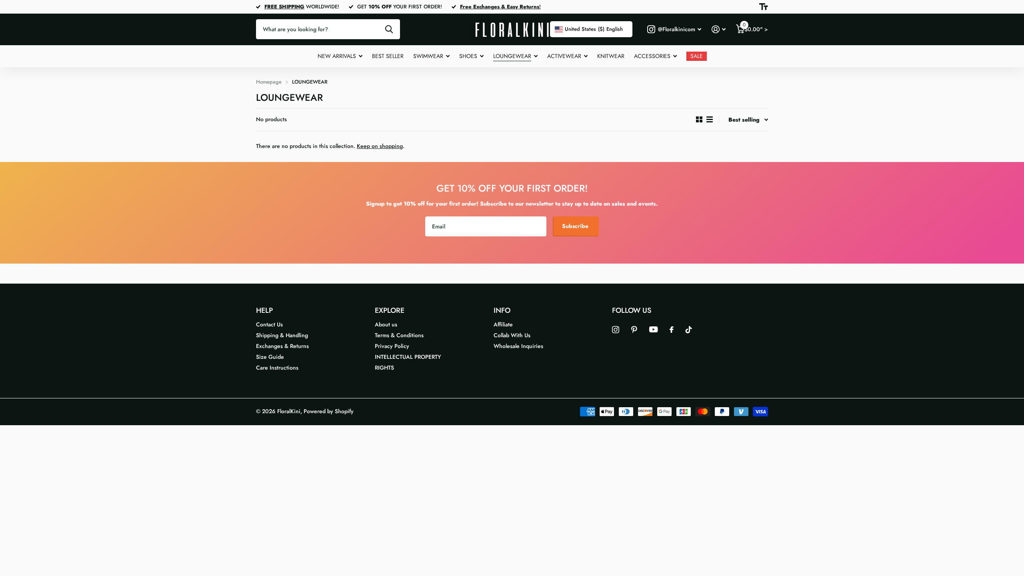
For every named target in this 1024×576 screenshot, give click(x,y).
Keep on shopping (380, 146)
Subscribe (576, 226)
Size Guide (270, 357)
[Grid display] (699, 119)
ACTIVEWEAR (564, 56)
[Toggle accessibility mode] (763, 7)
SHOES (468, 56)
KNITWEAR (610, 56)
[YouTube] (653, 329)
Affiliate (503, 324)
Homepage (269, 82)
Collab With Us (512, 335)
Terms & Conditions (399, 335)
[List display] (709, 119)
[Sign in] (718, 29)
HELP (264, 310)
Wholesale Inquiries (518, 346)
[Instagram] (615, 329)
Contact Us (269, 324)
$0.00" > (755, 27)
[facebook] (672, 329)
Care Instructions (277, 368)
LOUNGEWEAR (512, 56)
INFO (502, 310)
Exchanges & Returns (282, 346)
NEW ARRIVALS (337, 56)
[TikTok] (689, 329)
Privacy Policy (392, 346)
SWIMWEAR (428, 56)
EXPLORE (389, 310)
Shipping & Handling (282, 335)
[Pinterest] (634, 329)
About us (386, 324)
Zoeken (389, 29)
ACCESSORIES (652, 56)
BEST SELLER (388, 56)
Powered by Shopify (329, 411)
